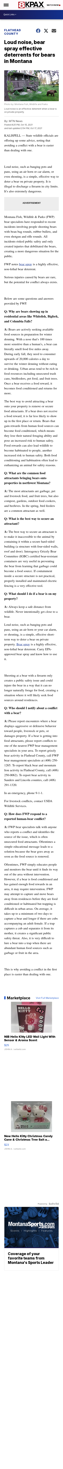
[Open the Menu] (6, 5)
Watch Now (53, 5)
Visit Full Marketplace (47, 998)
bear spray (25, 264)
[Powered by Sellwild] (54, 1204)
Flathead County (12, 31)
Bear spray (23, 644)
